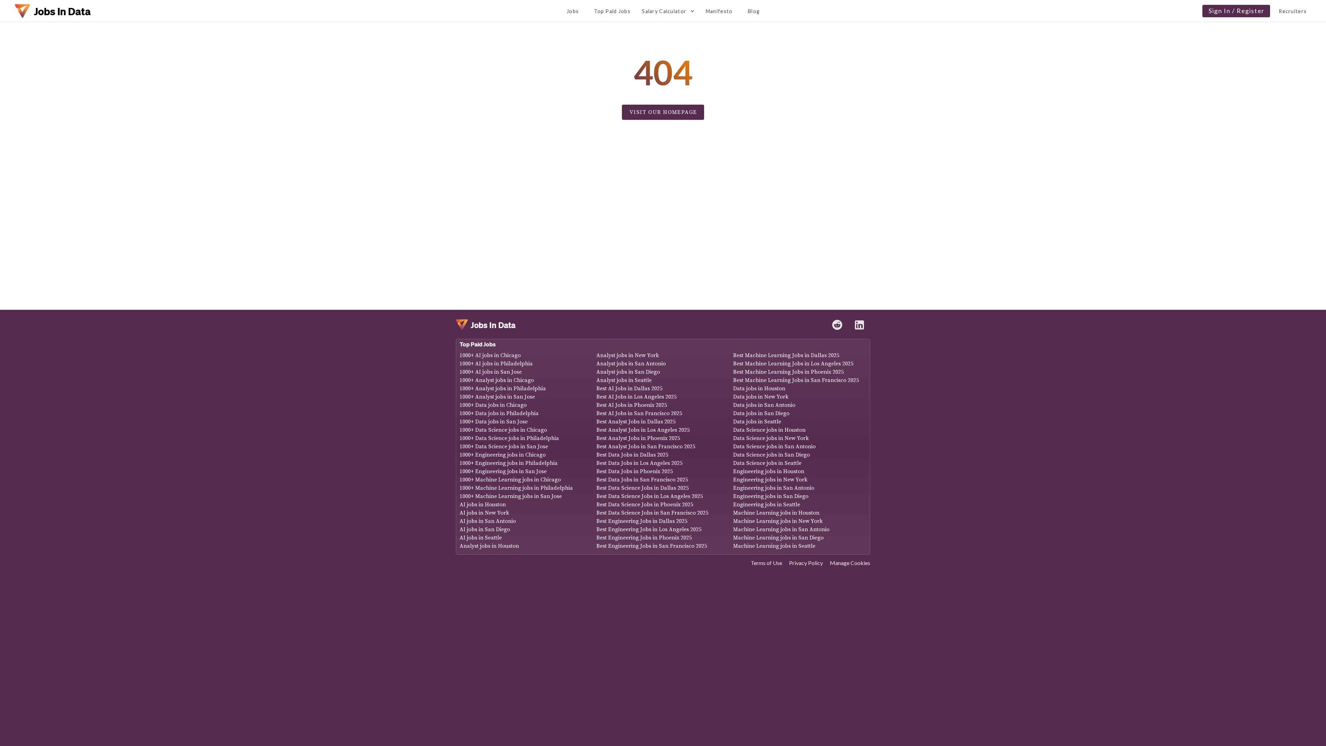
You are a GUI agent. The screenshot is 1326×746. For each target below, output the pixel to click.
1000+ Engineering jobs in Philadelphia (509, 463)
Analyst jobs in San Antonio (631, 363)
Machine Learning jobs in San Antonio (781, 529)
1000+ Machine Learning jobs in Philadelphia (516, 488)
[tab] (572, 11)
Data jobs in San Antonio (764, 405)
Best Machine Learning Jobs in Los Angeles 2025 (793, 363)
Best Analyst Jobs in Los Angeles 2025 (643, 430)
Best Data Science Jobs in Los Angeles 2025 (649, 496)
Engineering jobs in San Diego (770, 496)
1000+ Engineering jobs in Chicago (503, 454)
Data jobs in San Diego (761, 413)
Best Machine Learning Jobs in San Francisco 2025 (796, 380)
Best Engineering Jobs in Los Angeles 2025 (648, 529)
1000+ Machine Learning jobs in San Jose (511, 496)
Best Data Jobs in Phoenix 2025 (634, 471)
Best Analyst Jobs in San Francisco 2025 (645, 446)
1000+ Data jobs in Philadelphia (499, 413)
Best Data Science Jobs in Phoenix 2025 (644, 504)
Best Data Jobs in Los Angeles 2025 (639, 463)
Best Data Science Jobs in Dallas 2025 (642, 488)
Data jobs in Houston (759, 388)
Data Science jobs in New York (771, 438)
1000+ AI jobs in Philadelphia (496, 363)
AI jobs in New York (484, 512)
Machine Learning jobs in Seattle (774, 546)
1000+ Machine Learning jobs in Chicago (510, 479)
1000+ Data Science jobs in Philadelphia (509, 438)
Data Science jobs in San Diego (771, 454)
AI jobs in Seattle (481, 537)
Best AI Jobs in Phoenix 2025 (631, 405)
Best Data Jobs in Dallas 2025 (632, 454)
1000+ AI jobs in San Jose (491, 372)
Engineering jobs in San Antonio (773, 488)
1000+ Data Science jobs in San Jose (504, 446)
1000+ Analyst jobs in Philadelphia (503, 388)
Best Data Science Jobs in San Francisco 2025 (652, 512)
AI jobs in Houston (483, 504)
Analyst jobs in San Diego (628, 372)
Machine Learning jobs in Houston (776, 512)
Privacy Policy (806, 563)
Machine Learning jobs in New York (778, 521)
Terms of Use (766, 563)
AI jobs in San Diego (485, 529)
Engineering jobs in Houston (768, 471)
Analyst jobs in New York (627, 355)
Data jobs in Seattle (757, 421)
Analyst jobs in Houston (489, 546)
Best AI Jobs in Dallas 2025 (629, 388)
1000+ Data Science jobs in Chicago (503, 430)
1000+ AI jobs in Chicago (490, 355)
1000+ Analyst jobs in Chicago (497, 380)
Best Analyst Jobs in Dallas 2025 (635, 421)
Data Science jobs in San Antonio (774, 446)
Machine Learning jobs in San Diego (778, 537)
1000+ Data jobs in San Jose (494, 421)
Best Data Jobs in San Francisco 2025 (642, 479)
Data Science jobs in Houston (769, 430)
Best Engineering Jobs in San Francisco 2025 (651, 546)
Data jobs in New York (760, 396)
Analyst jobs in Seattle (624, 380)
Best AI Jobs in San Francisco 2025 (639, 413)
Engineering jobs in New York (770, 479)
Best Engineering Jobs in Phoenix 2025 (644, 537)
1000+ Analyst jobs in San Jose (497, 396)
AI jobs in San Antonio (488, 521)
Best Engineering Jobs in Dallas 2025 (641, 521)
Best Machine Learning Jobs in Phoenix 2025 (788, 372)
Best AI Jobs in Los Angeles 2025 (636, 396)
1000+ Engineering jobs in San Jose (503, 471)
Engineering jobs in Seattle (766, 504)
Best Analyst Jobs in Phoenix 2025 (638, 438)
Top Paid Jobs (478, 344)
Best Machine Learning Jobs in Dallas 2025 (786, 355)
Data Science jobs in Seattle (767, 463)
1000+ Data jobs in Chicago (493, 405)
